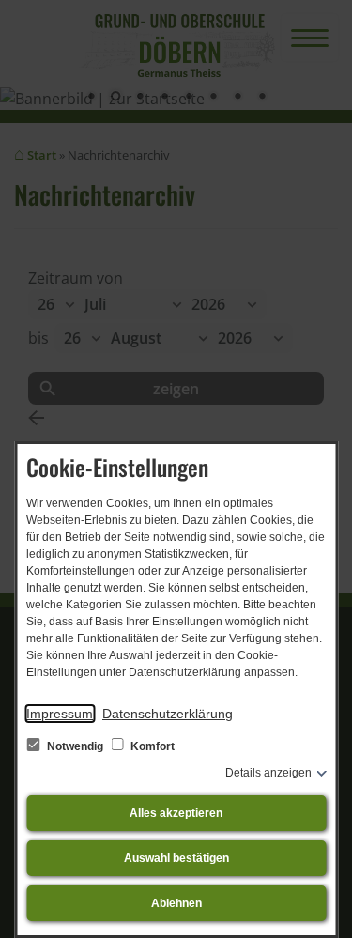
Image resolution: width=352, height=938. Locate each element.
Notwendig (75, 746)
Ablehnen (176, 903)
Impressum (59, 713)
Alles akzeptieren (176, 813)
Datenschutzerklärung (167, 713)
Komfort (151, 746)
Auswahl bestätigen (176, 858)
